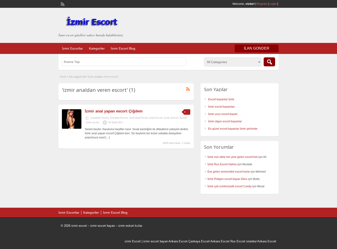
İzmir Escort (156, 117)
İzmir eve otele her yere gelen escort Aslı (232, 157)
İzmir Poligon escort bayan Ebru (227, 179)
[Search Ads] (269, 61)
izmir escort (92, 122)
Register (262, 4)
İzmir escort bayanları (221, 106)
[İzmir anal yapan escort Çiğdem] (71, 127)
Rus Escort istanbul (243, 241)
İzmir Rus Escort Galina (222, 164)
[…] (107, 137)
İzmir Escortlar (72, 48)
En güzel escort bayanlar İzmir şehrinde (232, 128)
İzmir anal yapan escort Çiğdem (114, 111)
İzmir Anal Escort (138, 117)
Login (272, 4)
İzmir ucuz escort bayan (223, 114)
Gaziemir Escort (100, 117)
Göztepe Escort (119, 117)
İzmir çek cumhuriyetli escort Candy (229, 186)
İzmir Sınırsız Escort (175, 117)
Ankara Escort (178, 241)
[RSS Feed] (62, 4)
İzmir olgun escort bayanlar (225, 121)
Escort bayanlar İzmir (221, 99)
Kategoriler (97, 48)
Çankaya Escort (199, 241)
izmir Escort (133, 241)
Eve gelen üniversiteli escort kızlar (228, 171)
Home (63, 76)
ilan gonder (256, 48)
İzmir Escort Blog (123, 48)
